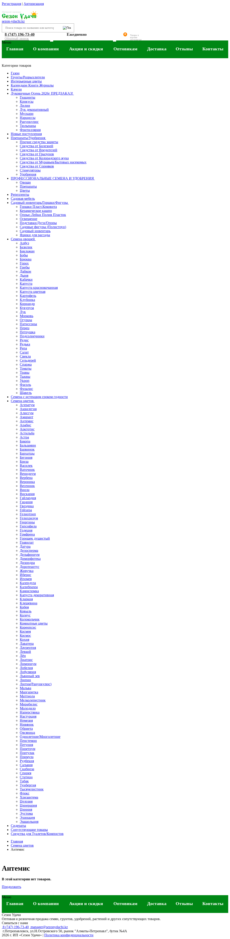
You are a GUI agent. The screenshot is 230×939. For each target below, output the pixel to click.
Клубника (27, 300)
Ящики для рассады (35, 235)
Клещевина (28, 603)
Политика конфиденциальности (68, 935)
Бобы (24, 255)
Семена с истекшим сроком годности (39, 397)
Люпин (25, 680)
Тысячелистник (32, 789)
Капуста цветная (32, 292)
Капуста (26, 283)
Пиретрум (27, 749)
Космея (25, 631)
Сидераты (18, 826)
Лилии (25, 105)
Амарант (26, 417)
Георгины (27, 522)
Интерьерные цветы (26, 81)
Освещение (28, 219)
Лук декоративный (34, 109)
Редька (25, 344)
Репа (23, 348)
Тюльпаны (28, 126)
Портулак (27, 753)
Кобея (24, 607)
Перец (24, 328)
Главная (14, 48)
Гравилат (27, 542)
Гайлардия (28, 498)
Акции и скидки (86, 48)
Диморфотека (30, 559)
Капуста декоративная (37, 595)
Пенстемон (28, 741)
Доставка (156, 48)
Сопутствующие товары (29, 830)
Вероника (27, 482)
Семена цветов (23, 401)
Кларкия (26, 599)
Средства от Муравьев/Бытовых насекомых (53, 162)
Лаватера (27, 643)
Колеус (25, 615)
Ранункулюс (29, 122)
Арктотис (27, 429)
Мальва (25, 688)
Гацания (26, 502)
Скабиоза (27, 769)
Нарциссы (27, 118)
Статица (26, 777)
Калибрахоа (29, 587)
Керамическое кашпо (36, 211)
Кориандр (27, 304)
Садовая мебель (23, 198)
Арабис (25, 425)
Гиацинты (27, 97)
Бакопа (25, 441)
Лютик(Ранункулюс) (35, 684)
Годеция (26, 530)
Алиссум (26, 413)
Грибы (25, 267)
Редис (24, 340)
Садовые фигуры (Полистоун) (43, 227)
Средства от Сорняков (37, 166)
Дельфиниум (30, 554)
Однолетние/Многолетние (40, 737)
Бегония (26, 457)
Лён (23, 656)
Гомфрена (27, 534)
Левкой (25, 652)
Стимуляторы (30, 170)
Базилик (26, 247)
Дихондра (27, 563)
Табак (24, 781)
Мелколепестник (33, 700)
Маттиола (27, 696)
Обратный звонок (17, 38)
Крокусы (26, 101)
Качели (16, 89)
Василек (26, 465)
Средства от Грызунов (37, 154)
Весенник (27, 486)
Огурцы (26, 320)
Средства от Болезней (36, 146)
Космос (25, 635)
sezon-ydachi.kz (13, 21)
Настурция (28, 716)
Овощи (25, 182)
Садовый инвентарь (35, 231)
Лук (23, 312)
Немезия (26, 720)
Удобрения (28, 174)
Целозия (26, 801)
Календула (28, 583)
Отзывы (184, 48)
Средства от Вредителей (38, 150)
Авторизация (34, 4)
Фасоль (25, 385)
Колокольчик (30, 619)
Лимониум (28, 664)
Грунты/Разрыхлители (28, 77)
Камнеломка (29, 591)
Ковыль (25, 611)
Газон (15, 73)
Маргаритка (29, 692)
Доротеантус (29, 567)
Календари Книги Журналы (32, 85)
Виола (24, 490)
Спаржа (26, 364)
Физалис (26, 389)
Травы (24, 372)
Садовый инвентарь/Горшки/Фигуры (40, 203)
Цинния (26, 809)
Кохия (24, 639)
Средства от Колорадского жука (44, 158)
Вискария (27, 494)
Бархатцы (27, 453)
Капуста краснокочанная (39, 287)
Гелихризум (29, 518)
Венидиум (28, 474)
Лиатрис (26, 660)
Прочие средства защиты (39, 142)
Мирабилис (29, 704)
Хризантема (29, 797)
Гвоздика (27, 506)
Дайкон (25, 271)
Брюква (25, 259)
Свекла (25, 356)
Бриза (24, 461)
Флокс (24, 793)
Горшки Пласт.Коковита (38, 207)
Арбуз (24, 243)
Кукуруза (27, 308)
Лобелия (26, 668)
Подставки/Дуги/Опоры (38, 223)
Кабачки (26, 279)
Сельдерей (28, 360)
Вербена (26, 478)
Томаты (25, 368)
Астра (24, 437)
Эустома (26, 813)
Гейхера (26, 510)
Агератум (27, 405)
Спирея (25, 773)
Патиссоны (28, 324)
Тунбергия (28, 785)
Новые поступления (26, 134)
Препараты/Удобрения (28, 138)
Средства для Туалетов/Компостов (37, 834)
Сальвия (26, 765)
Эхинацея (27, 817)
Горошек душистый (35, 538)
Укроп (24, 381)
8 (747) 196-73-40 (20, 34)
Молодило (28, 708)
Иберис (25, 575)
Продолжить (11, 887)
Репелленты (20, 194)
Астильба (27, 433)
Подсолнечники (32, 336)
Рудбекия (27, 761)
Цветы (25, 190)
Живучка (26, 571)
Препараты (28, 186)
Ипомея (26, 579)
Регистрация (11, 4)
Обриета (26, 728)
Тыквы (25, 376)
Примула (26, 757)
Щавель (26, 393)
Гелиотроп (28, 514)
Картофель (28, 296)
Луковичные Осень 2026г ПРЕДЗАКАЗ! (42, 93)
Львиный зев (30, 676)
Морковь (26, 316)
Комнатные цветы (34, 623)
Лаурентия (28, 648)
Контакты (212, 48)
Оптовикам (125, 48)
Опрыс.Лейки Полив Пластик (43, 215)
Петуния (26, 745)
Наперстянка (30, 712)
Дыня (24, 275)
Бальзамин (28, 445)
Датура (25, 546)
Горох (24, 263)
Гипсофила (28, 526)
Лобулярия (28, 672)
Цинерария (28, 805)
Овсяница (27, 732)
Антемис (26, 421)
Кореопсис (28, 627)
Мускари (26, 114)
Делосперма (29, 550)
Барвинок (27, 449)
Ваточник (27, 470)
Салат (24, 352)
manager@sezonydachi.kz (49, 927)
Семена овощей (23, 239)
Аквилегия (28, 409)
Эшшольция (29, 821)
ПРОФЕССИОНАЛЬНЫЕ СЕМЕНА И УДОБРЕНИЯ (53, 178)
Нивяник (27, 724)
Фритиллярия (30, 130)
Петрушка (27, 332)
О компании (46, 48)
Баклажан (27, 251)
